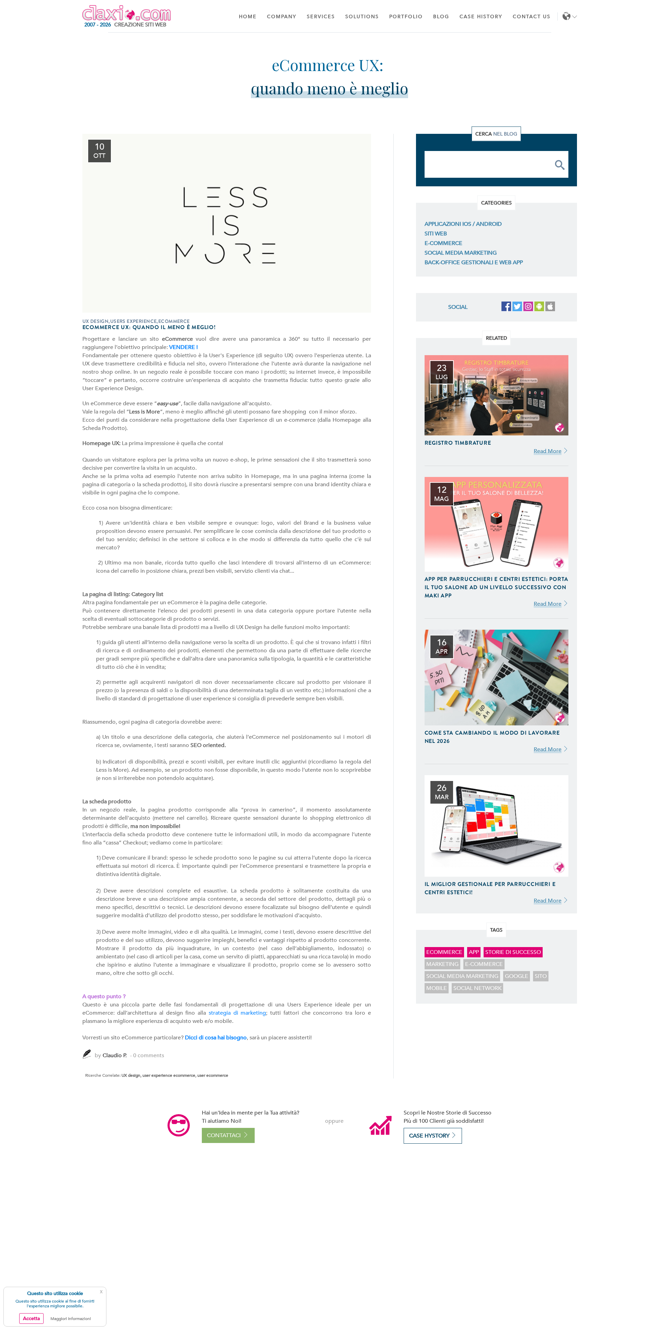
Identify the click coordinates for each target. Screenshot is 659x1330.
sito (541, 976)
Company (282, 16)
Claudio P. (115, 1055)
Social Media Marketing (461, 253)
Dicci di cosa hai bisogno (216, 1037)
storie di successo (513, 952)
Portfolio (406, 16)
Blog (441, 16)
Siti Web (436, 233)
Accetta (31, 1318)
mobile (436, 988)
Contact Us (532, 16)
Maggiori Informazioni (70, 1318)
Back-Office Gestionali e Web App (474, 262)
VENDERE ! (183, 347)
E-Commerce (443, 243)
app (474, 952)
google (516, 976)
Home (248, 16)
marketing (442, 964)
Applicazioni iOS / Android (463, 224)
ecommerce (444, 952)
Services (321, 16)
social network (477, 988)
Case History (481, 16)
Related (496, 338)
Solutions (362, 16)
